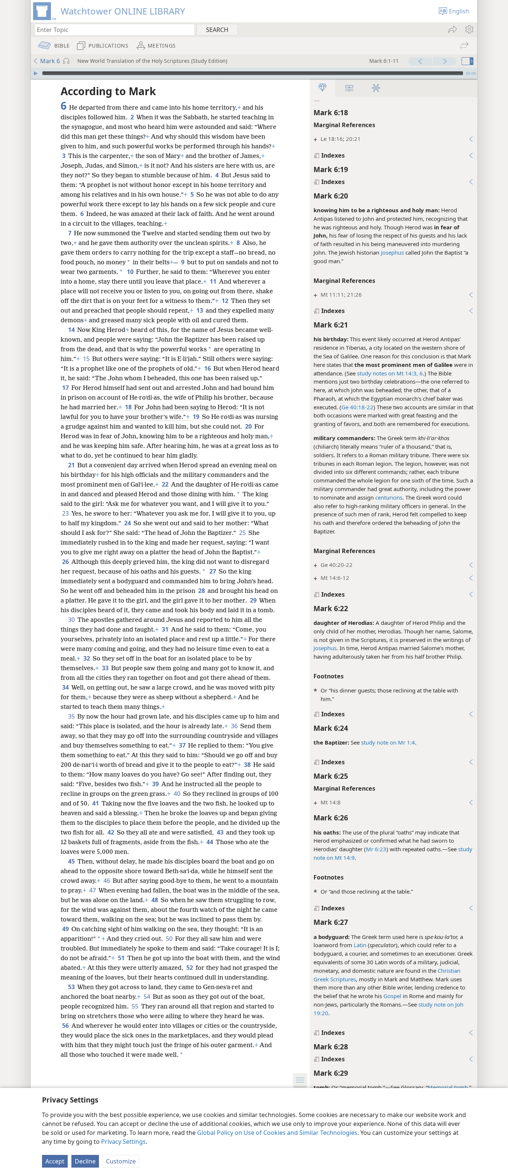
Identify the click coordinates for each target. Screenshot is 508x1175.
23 (66, 513)
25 (243, 533)
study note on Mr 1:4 (388, 742)
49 (66, 929)
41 (96, 803)
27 (213, 571)
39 (156, 784)
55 (135, 1006)
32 (87, 658)
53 (72, 987)
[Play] (36, 73)
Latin (360, 945)
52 (190, 967)
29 (254, 600)
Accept (54, 1161)
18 (129, 407)
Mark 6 (50, 61)
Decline (85, 1161)
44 (210, 842)
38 (248, 765)
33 (106, 668)
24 (128, 523)
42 (111, 832)
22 (166, 484)
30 (72, 620)
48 (155, 900)
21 (72, 465)
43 (221, 832)
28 (202, 591)
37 (183, 745)
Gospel (392, 996)
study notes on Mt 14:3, (387, 373)
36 (235, 726)
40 (177, 794)
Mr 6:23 (376, 849)
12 (225, 301)
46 (107, 881)
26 (66, 562)
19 (196, 417)
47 (93, 890)
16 (208, 368)
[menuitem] (468, 29)
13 (200, 310)
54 (147, 996)
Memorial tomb (448, 1087)
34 (66, 687)
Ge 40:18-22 (357, 407)
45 (72, 861)
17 (66, 388)
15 (87, 359)
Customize (121, 1161)
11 (214, 281)
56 (66, 1025)
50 (170, 938)
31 (166, 629)
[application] (254, 73)
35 (72, 716)
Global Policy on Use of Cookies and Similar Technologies (277, 1133)
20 (249, 426)
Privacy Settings (123, 1141)
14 (72, 330)
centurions (388, 497)
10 (131, 272)
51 (122, 958)
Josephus (392, 252)
